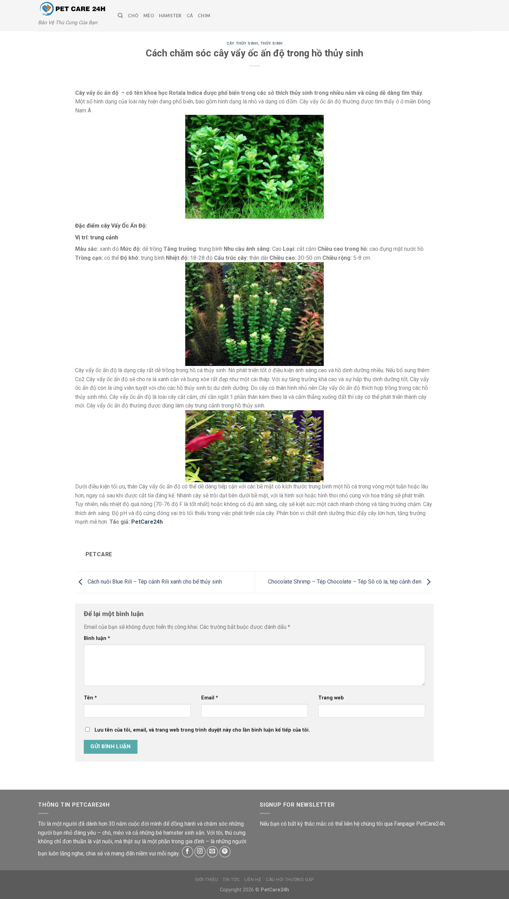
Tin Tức (231, 879)
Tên (90, 698)
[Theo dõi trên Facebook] (187, 851)
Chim (204, 15)
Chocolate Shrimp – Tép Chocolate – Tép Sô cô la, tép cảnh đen (345, 582)
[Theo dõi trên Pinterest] (225, 851)
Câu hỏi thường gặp (290, 879)
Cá (190, 15)
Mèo (148, 15)
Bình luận (97, 638)
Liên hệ (252, 879)
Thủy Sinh (271, 43)
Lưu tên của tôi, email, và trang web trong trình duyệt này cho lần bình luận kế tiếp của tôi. (202, 730)
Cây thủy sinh (242, 43)
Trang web (331, 698)
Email (209, 698)
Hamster (170, 15)
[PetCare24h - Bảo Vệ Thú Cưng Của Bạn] (72, 9)
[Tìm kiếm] (120, 15)
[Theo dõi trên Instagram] (200, 851)
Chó (133, 15)
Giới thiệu (206, 879)
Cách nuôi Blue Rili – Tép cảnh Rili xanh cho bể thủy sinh (154, 582)
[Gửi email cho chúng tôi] (212, 851)
